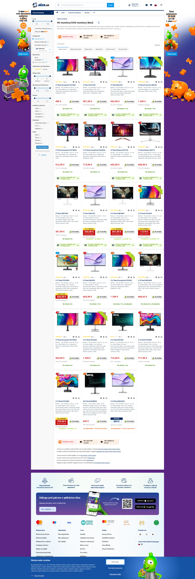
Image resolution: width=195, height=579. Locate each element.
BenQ (63, 12)
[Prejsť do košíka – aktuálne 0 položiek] (161, 5)
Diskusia (157, 45)
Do (51, 21)
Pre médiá (83, 552)
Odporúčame (62, 49)
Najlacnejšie (88, 49)
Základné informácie (87, 538)
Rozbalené (38, 60)
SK (142, 544)
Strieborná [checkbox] (38, 143)
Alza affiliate (106, 545)
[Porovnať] (79, 82)
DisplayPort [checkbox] (38, 114)
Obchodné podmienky (43, 552)
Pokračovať (117, 28)
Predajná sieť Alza (42, 545)
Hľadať (110, 5)
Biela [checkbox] (36, 135)
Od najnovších (122, 49)
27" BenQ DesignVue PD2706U (65, 85)
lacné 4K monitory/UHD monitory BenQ (109, 449)
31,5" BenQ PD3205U (62, 280)
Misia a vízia (84, 545)
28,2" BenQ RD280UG (90, 401)
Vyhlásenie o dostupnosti (44, 556)
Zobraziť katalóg (38, 13)
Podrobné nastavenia (115, 568)
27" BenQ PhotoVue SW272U (147, 85)
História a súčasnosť (87, 541)
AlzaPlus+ (105, 541)
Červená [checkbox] (37, 140)
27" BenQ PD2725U (89, 85)
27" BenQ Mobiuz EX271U (146, 150)
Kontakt (82, 534)
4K (94, 12)
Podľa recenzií (110, 49)
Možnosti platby (41, 538)
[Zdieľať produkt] (98, 22)
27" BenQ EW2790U (61, 213)
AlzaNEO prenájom (108, 538)
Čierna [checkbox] (37, 137)
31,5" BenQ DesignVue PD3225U (121, 280)
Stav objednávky (63, 534)
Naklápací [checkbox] (38, 128)
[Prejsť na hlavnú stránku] (41, 5)
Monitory (87, 12)
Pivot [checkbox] (36, 126)
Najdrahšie (99, 49)
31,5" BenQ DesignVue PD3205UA (94, 150)
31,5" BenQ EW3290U (117, 213)
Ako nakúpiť (62, 541)
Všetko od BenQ (62, 19)
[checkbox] (42, 29)
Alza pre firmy (106, 534)
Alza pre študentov (108, 549)
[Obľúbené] (151, 5)
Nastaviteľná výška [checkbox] (40, 123)
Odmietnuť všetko (115, 574)
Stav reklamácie (63, 538)
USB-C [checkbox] (37, 111)
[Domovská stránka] (57, 12)
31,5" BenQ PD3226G (145, 213)
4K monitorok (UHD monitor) (102, 463)
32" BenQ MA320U (89, 280)
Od (33, 21)
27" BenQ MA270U (116, 85)
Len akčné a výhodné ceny (42, 28)
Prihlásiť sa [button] (135, 6)
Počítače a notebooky (74, 12)
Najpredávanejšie (75, 49)
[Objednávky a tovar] (146, 5)
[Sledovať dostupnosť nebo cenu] (76, 82)
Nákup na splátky (41, 549)
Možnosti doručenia (42, 534)
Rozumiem (115, 562)
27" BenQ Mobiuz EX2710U (119, 150)
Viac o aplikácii (46, 509)
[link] (42, 155)
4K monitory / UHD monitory (88, 455)
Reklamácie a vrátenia (43, 541)
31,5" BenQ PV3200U (145, 340)
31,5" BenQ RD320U (116, 340)
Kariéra (82, 549)
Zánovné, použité (40, 62)
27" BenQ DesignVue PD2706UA (66, 340)
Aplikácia (83, 556)
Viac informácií (39, 576)
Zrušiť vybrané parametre (42, 151)
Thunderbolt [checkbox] (38, 117)
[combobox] (81, 5)
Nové (36, 57)
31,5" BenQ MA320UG (117, 401)
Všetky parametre (42, 147)
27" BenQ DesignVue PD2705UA (66, 150)
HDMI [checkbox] (36, 108)
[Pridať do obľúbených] (74, 82)
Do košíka (75, 101)
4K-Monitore (91, 458)
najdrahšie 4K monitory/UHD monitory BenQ (108, 451)
